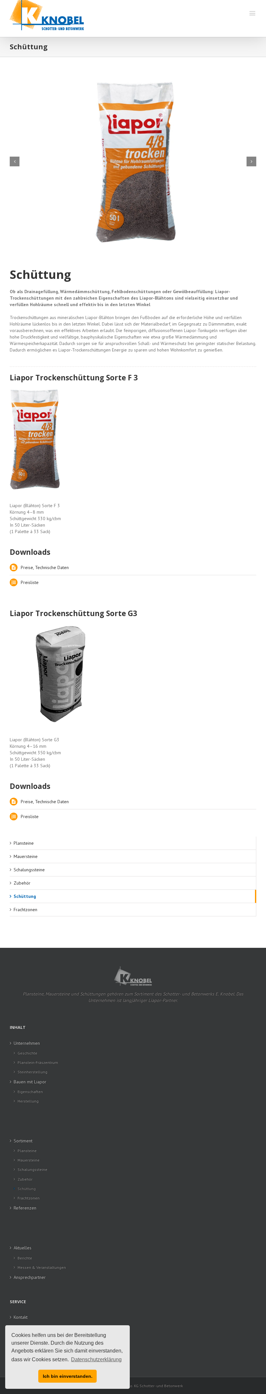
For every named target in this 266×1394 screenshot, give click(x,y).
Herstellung (28, 1101)
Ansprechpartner (30, 1277)
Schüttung (25, 896)
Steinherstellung (32, 1071)
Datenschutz (25, 1348)
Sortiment (23, 1141)
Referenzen (25, 1208)
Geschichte (27, 1053)
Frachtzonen (25, 909)
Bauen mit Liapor (30, 1082)
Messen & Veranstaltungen (42, 1267)
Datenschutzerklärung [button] (96, 1359)
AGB (18, 1327)
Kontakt (21, 1317)
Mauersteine (26, 856)
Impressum (24, 1359)
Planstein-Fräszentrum (38, 1062)
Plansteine (24, 843)
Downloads (24, 1338)
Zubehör (22, 883)
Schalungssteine (29, 870)
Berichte (25, 1258)
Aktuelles (22, 1248)
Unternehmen (27, 1043)
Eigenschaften (30, 1091)
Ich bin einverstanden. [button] (67, 1376)
